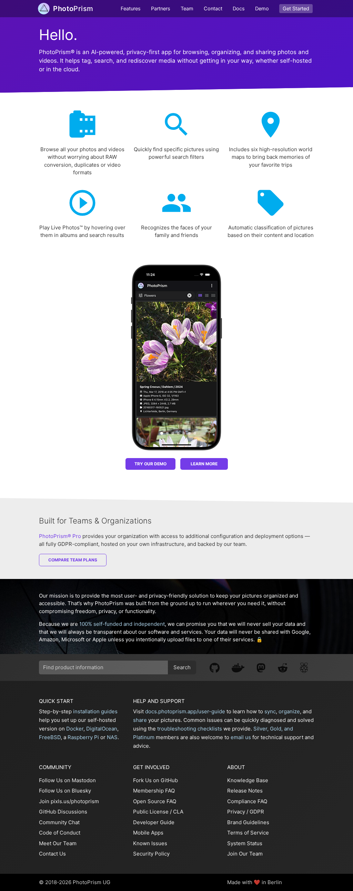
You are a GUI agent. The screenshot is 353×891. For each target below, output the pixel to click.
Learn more (204, 463)
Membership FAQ (154, 790)
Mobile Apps (148, 832)
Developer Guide (153, 822)
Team (187, 9)
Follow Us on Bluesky (65, 790)
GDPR (257, 811)
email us (241, 737)
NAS (112, 737)
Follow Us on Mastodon (67, 780)
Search (182, 667)
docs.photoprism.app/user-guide (185, 711)
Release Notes (245, 790)
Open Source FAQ (154, 801)
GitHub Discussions (63, 811)
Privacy (236, 811)
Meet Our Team (58, 843)
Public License (151, 811)
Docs (239, 9)
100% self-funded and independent (122, 624)
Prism (73, 8)
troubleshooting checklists (189, 728)
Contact (213, 9)
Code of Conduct (59, 832)
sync (270, 711)
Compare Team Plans (72, 559)
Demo (262, 9)
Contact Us (52, 853)
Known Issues (150, 843)
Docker (74, 728)
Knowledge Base (247, 780)
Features (131, 9)
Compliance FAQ (247, 801)
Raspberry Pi (83, 737)
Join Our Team (245, 853)
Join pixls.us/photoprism (69, 801)
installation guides (95, 711)
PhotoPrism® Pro (60, 536)
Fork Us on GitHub (155, 780)
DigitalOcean (101, 728)
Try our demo (150, 463)
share (140, 720)
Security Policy (151, 853)
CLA (178, 811)
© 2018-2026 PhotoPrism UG (74, 882)
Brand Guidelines (248, 822)
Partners (160, 9)
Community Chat (59, 822)
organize (289, 711)
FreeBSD (50, 737)
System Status (244, 843)
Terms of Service (248, 832)
